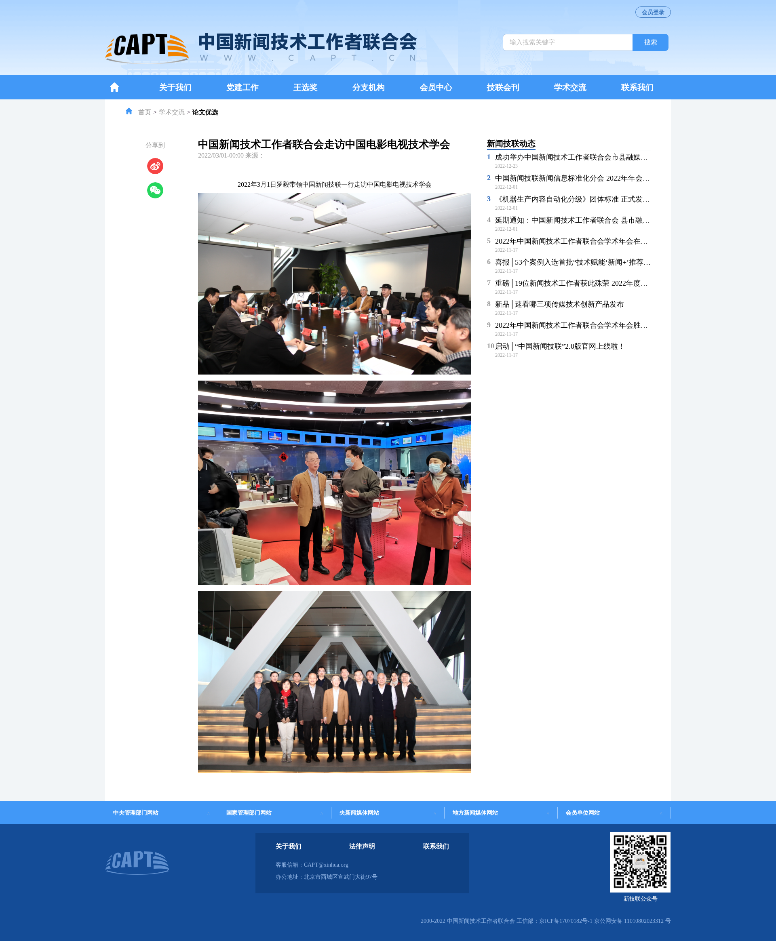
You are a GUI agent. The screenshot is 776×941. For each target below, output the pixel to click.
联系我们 (637, 87)
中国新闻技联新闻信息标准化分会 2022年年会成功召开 (583, 178)
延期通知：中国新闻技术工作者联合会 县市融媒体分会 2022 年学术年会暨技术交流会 (632, 220)
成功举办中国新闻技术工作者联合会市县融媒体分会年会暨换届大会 (604, 157)
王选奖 (305, 87)
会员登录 (653, 12)
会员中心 (436, 87)
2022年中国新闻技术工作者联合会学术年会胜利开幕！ (582, 325)
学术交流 (570, 87)
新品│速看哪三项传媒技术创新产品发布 (559, 304)
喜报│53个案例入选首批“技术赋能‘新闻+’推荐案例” (578, 262)
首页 (144, 112)
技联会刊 (503, 87)
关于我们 (175, 87)
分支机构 (368, 87)
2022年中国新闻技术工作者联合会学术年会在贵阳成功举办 (589, 241)
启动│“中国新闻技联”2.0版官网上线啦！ (560, 346)
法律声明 (362, 846)
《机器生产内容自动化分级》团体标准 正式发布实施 (579, 199)
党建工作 (242, 87)
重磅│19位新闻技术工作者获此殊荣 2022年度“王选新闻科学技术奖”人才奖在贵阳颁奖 (633, 283)
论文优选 (205, 112)
